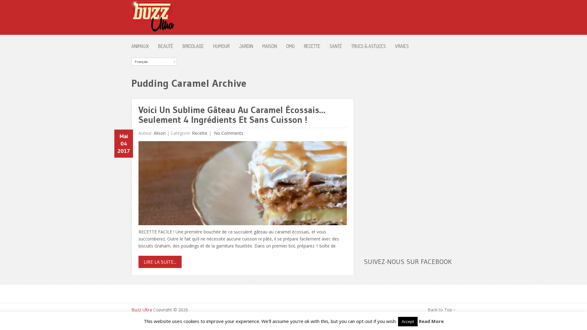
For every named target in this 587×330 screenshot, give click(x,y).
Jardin (246, 46)
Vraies (402, 46)
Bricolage (193, 46)
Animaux (140, 46)
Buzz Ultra (141, 310)
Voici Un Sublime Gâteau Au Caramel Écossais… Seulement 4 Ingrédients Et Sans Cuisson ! (231, 114)
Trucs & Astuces (368, 46)
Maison (269, 46)
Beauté (165, 46)
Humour (221, 46)
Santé (336, 46)
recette (312, 46)
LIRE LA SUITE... (160, 262)
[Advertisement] (410, 149)
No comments (228, 133)
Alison (160, 133)
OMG (290, 46)
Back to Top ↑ (442, 310)
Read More (431, 321)
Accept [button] (408, 321)
